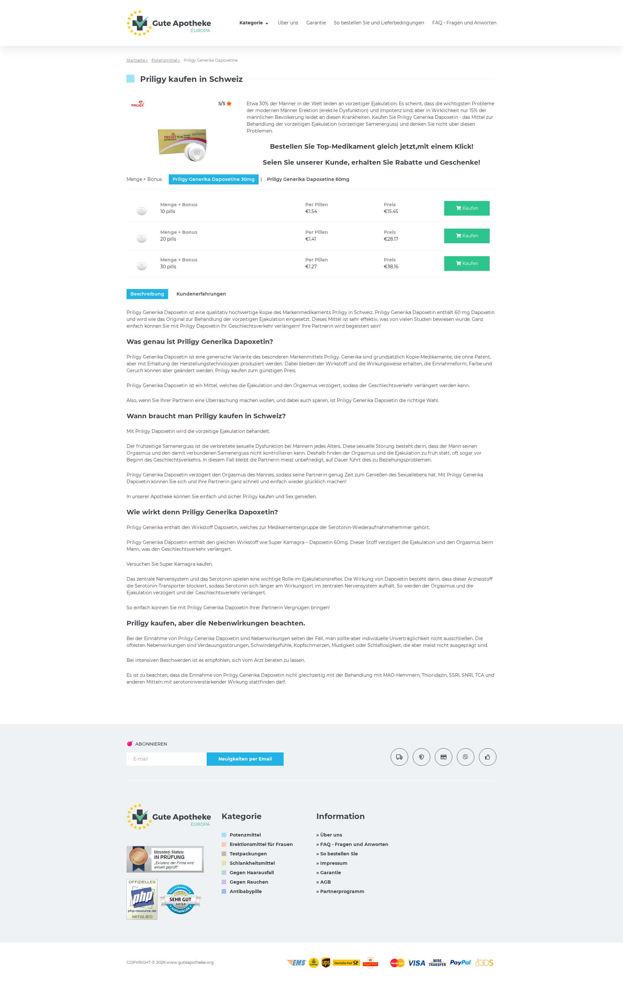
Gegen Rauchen (249, 882)
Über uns (288, 23)
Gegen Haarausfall (252, 873)
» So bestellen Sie (337, 854)
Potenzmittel (245, 835)
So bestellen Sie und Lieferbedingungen (379, 23)
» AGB (323, 882)
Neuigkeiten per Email (245, 759)
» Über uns (329, 835)
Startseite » (137, 60)
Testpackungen (248, 854)
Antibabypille (246, 891)
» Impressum (332, 863)
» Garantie (328, 873)
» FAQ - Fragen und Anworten (352, 844)
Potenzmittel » (166, 60)
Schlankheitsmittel (252, 863)
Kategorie (251, 23)
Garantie (316, 23)
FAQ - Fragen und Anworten (464, 23)
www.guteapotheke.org (190, 962)
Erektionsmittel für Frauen (261, 844)
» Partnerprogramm (340, 891)
